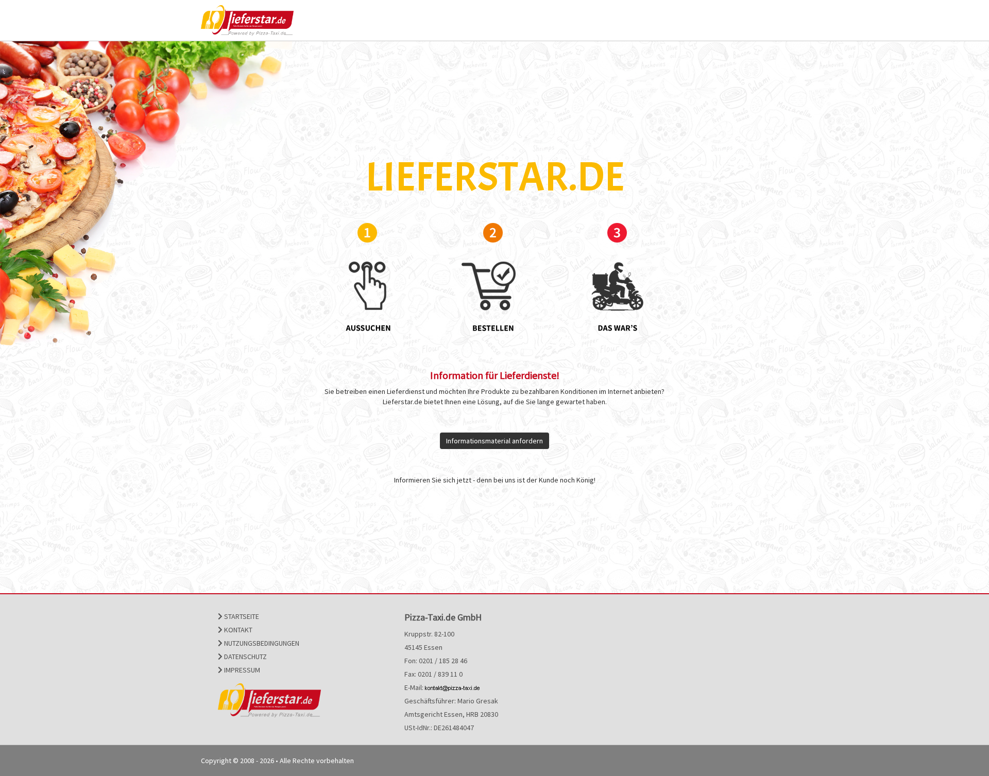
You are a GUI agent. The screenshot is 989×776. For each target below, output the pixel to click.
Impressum (241, 670)
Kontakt (237, 629)
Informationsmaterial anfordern (494, 440)
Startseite (241, 616)
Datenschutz (245, 656)
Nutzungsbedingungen (261, 643)
